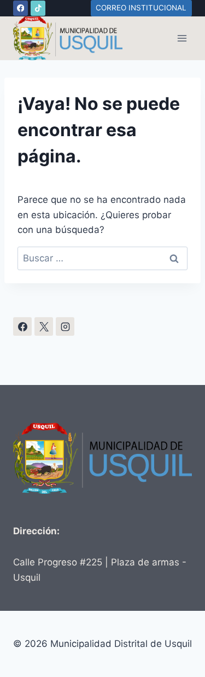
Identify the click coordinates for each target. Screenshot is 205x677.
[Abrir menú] (182, 38)
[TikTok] (38, 8)
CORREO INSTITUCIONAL (141, 7)
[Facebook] (20, 8)
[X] (43, 326)
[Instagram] (65, 326)
